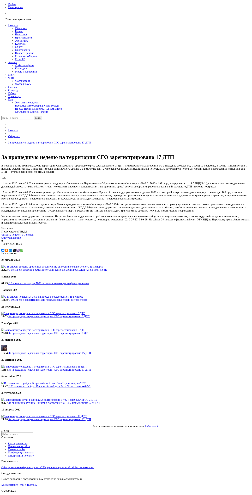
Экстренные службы (27, 102)
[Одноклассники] (6, 250)
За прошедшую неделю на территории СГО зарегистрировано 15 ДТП (49, 353)
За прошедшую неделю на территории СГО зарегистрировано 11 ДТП (49, 369)
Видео (58, 108)
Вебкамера (21, 105)
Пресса (19, 108)
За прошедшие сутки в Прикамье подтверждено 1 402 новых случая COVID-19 (54, 402)
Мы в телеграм (28, 484)
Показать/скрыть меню (18, 19)
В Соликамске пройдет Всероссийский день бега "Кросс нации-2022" (49, 386)
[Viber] (18, 250)
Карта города (51, 105)
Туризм (49, 108)
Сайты (34, 111)
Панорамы (38, 108)
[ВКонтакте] (2, 250)
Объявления (22, 111)
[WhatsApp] (21, 250)
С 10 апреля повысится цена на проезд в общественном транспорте (47, 299)
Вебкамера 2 (35, 105)
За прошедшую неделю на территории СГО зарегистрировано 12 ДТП (49, 419)
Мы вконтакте (9, 484)
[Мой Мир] (10, 250)
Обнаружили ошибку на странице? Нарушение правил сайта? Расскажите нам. (47, 467)
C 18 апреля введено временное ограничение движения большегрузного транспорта (57, 269)
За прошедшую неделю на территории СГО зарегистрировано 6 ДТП (49, 316)
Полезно (43, 111)
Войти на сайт (152, 426)
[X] (14, 250)
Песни (28, 108)
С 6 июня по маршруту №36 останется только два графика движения (48, 283)
